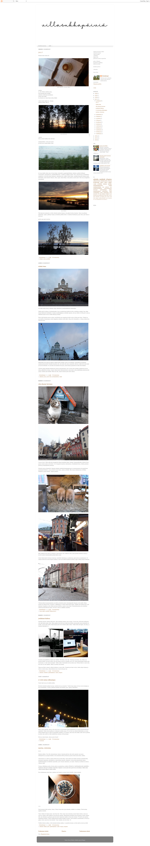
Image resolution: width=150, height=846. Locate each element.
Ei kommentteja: (56, 257)
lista (103, 187)
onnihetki (47, 611)
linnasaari (95, 189)
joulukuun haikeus (44, 618)
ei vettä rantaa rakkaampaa (46, 680)
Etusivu (64, 831)
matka (43, 611)
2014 (96, 139)
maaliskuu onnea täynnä (105, 165)
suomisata (42, 740)
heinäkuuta (98, 122)
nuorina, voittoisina (44, 748)
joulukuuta (98, 100)
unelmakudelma (55, 376)
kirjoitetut (95, 195)
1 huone (110, 195)
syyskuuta (98, 118)
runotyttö (95, 193)
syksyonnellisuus (108, 188)
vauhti (60, 376)
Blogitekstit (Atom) (45, 834)
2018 (96, 97)
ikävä (94, 196)
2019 (96, 95)
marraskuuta (99, 114)
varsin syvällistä (46, 259)
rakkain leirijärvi (105, 193)
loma (50, 376)
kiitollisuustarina (42, 45)
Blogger (83, 840)
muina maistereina (109, 198)
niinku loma (42, 266)
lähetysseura (102, 195)
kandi (111, 193)
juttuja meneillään (104, 145)
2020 (96, 93)
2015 (96, 138)
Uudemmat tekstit (43, 831)
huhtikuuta (98, 127)
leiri (111, 187)
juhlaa (110, 189)
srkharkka (97, 196)
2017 (96, 99)
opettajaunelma (99, 199)
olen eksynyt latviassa (45, 384)
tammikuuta (98, 133)
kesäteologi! (96, 182)
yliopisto (60, 672)
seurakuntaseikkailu (97, 188)
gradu (105, 196)
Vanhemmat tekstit (84, 831)
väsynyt (61, 826)
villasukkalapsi (105, 76)
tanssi (101, 192)
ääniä (110, 191)
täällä (50, 45)
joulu (48, 376)
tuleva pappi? (108, 182)
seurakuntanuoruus (98, 185)
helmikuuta (98, 131)
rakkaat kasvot (53, 611)
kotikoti (105, 184)
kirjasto (108, 196)
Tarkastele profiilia (97, 84)
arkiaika (41, 376)
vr (106, 199)
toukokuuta (98, 126)
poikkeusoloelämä (102, 198)
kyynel (98, 195)
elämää (41, 259)
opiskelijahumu (51, 672)
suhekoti (107, 187)
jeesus (45, 376)
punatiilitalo (105, 191)
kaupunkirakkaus (97, 191)
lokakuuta (98, 116)
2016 (96, 136)
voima (94, 87)
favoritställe (102, 196)
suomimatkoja (96, 192)
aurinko (110, 184)
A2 (98, 193)
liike (105, 195)
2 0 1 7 (40, 52)
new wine (94, 199)
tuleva (101, 182)
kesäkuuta (98, 124)
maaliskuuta (99, 129)
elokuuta (98, 120)
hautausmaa (106, 192)
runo (102, 199)
